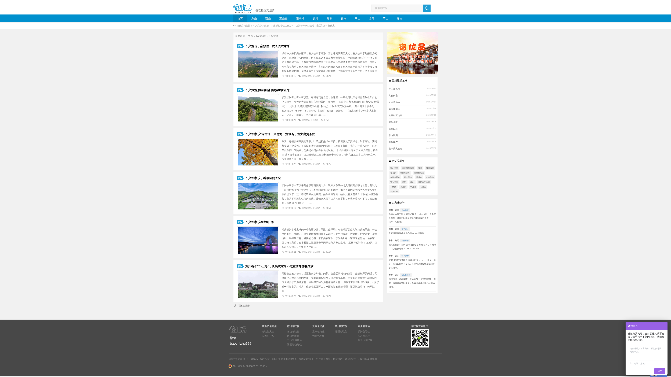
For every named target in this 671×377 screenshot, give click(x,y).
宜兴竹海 (394, 181)
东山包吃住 (293, 331)
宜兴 (343, 18)
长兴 (240, 46)
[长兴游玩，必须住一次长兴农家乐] (258, 64)
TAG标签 (261, 36)
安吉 (399, 18)
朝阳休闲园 (406, 275)
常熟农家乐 (405, 172)
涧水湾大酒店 (395, 148)
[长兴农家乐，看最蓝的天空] (258, 196)
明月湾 (413, 186)
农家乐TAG (268, 335)
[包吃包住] (242, 8)
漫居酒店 (430, 168)
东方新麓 (393, 135)
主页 (250, 36)
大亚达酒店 (394, 102)
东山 (254, 18)
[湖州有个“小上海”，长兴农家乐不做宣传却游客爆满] (258, 284)
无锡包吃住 (318, 335)
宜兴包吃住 (318, 331)
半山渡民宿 (394, 88)
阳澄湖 (300, 18)
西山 (268, 18)
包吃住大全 (268, 331)
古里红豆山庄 (395, 115)
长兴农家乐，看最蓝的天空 (263, 178)
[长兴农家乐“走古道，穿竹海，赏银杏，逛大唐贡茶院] (258, 152)
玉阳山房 (393, 128)
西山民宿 (408, 177)
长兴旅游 (316, 76)
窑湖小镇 (394, 191)
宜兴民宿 (430, 177)
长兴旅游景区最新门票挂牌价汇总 (267, 90)
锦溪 (315, 18)
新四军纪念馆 (424, 181)
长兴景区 (306, 120)
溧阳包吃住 (341, 331)
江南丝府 (405, 210)
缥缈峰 (419, 177)
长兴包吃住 (364, 331)
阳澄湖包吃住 (294, 344)
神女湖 (393, 186)
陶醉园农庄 (394, 141)
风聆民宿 (393, 95)
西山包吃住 (293, 335)
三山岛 (283, 18)
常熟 (329, 18)
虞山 (412, 181)
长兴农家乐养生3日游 (259, 222)
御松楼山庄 (394, 108)
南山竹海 (394, 168)
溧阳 (371, 18)
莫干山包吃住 (365, 340)
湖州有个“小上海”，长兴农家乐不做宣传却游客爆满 (279, 266)
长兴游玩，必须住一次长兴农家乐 (267, 46)
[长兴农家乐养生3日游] (258, 240)
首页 (240, 18)
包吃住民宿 (395, 177)
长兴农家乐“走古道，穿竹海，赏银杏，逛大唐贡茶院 (280, 134)
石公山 (423, 186)
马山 (357, 18)
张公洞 (393, 172)
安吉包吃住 (364, 335)
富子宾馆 (405, 229)
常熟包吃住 (419, 172)
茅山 (385, 18)
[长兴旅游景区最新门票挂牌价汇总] (258, 108)
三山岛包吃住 (294, 340)
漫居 (420, 168)
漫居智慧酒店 (408, 168)
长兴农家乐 (307, 76)
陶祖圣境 (393, 122)
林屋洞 (403, 186)
